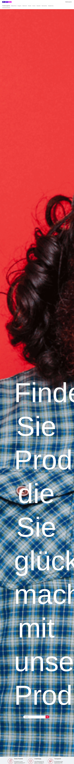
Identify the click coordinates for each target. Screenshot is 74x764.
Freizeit (29, 5)
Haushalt (38, 5)
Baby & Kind (13, 5)
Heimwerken (44, 5)
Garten (33, 5)
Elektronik (24, 5)
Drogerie (19, 5)
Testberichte (50, 5)
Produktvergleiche (6, 5)
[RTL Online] (7, 2)
